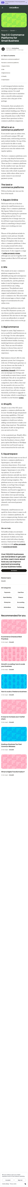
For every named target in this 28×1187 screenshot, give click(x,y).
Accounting (20, 602)
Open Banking (7, 597)
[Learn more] (26, 2)
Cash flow (21, 592)
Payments (7, 592)
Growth (12, 30)
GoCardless (15, 48)
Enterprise (7, 602)
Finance (20, 597)
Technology (20, 607)
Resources (4, 30)
